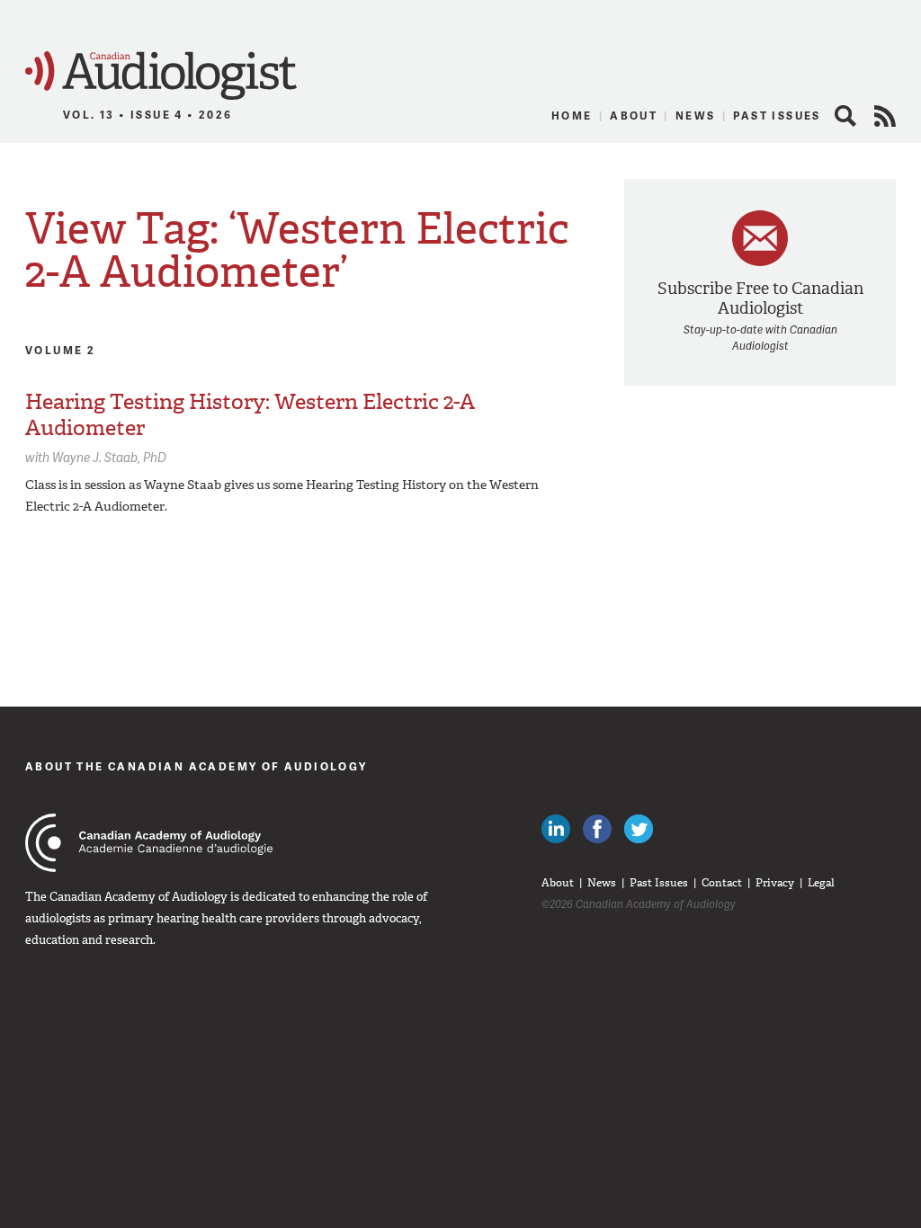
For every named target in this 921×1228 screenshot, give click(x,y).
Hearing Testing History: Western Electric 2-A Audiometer (250, 414)
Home (572, 115)
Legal (821, 883)
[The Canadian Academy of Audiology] (149, 843)
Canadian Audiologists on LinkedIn (555, 828)
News (695, 115)
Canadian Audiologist (161, 76)
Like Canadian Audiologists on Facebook (597, 828)
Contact (722, 883)
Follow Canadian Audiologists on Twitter (638, 828)
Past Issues (776, 115)
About (633, 115)
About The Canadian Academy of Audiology (196, 766)
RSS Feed (885, 116)
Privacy (775, 883)
